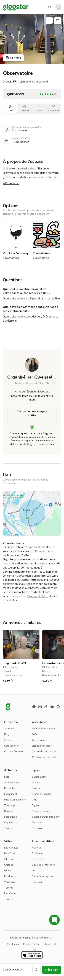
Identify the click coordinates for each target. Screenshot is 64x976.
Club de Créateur (14, 751)
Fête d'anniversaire (15, 799)
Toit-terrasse (39, 859)
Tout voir (9, 828)
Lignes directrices (42, 745)
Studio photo (39, 777)
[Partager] (49, 20)
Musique (36, 847)
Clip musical (11, 822)
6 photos (15, 57)
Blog (6, 734)
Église (35, 805)
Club (34, 799)
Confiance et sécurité (44, 757)
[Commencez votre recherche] (50, 7)
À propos (9, 728)
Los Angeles (11, 847)
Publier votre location (44, 728)
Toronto (8, 887)
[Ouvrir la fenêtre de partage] (27, 635)
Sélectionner (11, 745)
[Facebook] (34, 707)
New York (9, 853)
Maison (36, 782)
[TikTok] (46, 707)
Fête (6, 777)
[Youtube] (52, 707)
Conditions (13, 944)
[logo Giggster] (7, 706)
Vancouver (10, 882)
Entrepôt (37, 822)
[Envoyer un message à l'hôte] (36, 970)
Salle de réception (42, 876)
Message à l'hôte (37, 596)
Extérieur (37, 853)
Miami (7, 870)
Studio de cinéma (42, 794)
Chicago (8, 865)
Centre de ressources (44, 751)
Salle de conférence (43, 865)
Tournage (9, 805)
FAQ (34, 734)
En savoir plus (46, 444)
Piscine (36, 788)
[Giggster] (15, 7)
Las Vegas (10, 893)
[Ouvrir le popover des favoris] (57, 20)
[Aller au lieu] (21, 644)
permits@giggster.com (17, 572)
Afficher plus (11, 183)
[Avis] (58, 707)
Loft (34, 870)
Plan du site (50, 944)
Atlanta (8, 859)
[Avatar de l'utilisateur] (58, 7)
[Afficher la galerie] (32, 39)
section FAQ (45, 580)
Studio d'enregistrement (45, 817)
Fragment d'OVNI (14, 663)
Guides (8, 740)
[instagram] (40, 707)
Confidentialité (31, 944)
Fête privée (10, 817)
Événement (10, 794)
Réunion (9, 811)
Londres (8, 876)
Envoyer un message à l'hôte (32, 413)
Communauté (39, 740)
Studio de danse (41, 811)
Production (10, 788)
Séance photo (12, 782)
